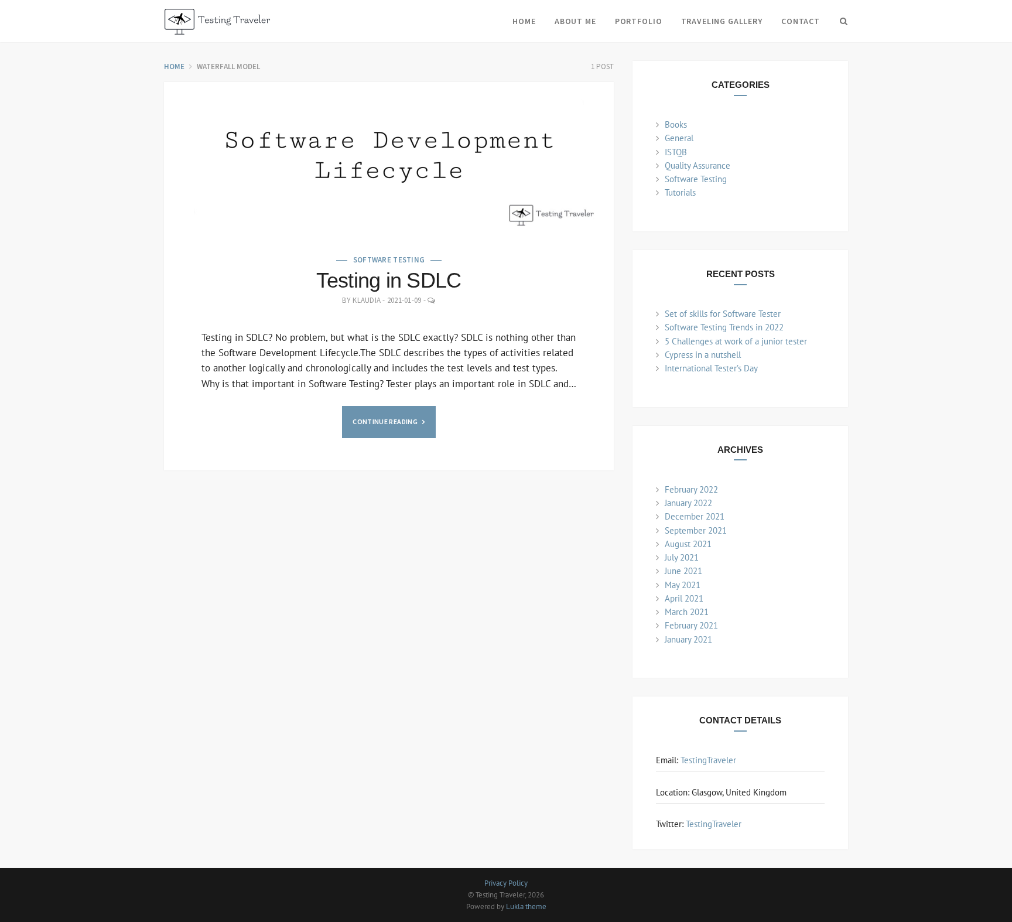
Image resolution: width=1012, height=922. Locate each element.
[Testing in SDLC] (389, 157)
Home (523, 21)
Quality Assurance (697, 165)
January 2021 (688, 639)
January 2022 (688, 502)
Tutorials (680, 192)
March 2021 (687, 611)
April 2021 (684, 598)
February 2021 (691, 625)
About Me (575, 21)
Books (676, 124)
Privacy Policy (506, 883)
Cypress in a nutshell (703, 354)
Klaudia (367, 300)
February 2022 (691, 489)
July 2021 (682, 557)
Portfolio (638, 21)
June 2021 (683, 570)
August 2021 (688, 543)
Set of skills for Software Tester (723, 313)
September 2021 (696, 530)
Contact (800, 21)
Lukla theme (526, 906)
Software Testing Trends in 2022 (724, 327)
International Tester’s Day (711, 368)
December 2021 (694, 516)
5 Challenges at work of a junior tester (736, 341)
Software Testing (389, 260)
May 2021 (682, 584)
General (679, 138)
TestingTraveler (708, 760)
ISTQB (676, 152)
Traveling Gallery (722, 21)
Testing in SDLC (388, 280)
